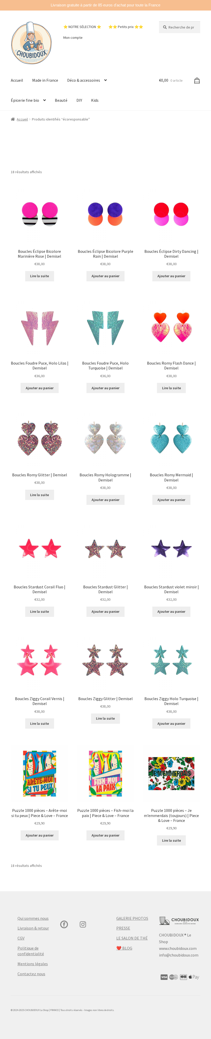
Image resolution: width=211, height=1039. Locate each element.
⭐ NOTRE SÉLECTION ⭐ (82, 26)
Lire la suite (39, 276)
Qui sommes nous (33, 918)
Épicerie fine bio (25, 100)
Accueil (17, 80)
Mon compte (73, 37)
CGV (20, 938)
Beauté (61, 100)
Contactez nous (31, 973)
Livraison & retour (33, 928)
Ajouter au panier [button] (105, 276)
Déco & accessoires (83, 80)
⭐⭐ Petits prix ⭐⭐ (125, 26)
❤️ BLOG (124, 948)
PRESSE (123, 928)
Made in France (45, 80)
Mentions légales (32, 963)
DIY (79, 100)
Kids (95, 100)
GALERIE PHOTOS (132, 918)
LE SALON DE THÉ (132, 938)
